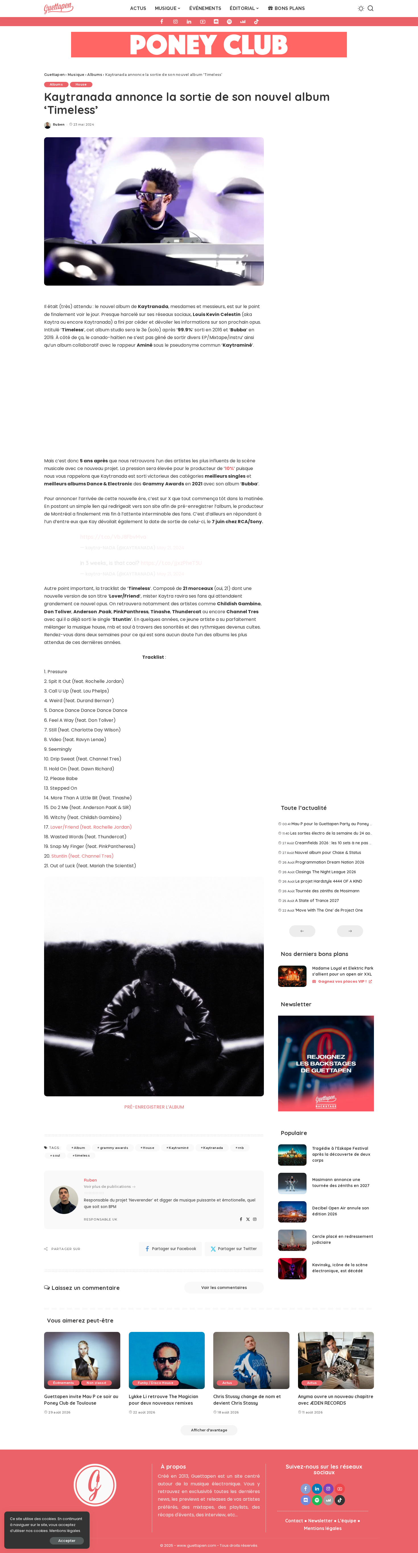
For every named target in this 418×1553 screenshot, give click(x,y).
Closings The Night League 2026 (325, 871)
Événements (63, 1383)
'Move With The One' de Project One (329, 910)
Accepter (66, 1541)
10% (229, 468)
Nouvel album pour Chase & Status (328, 852)
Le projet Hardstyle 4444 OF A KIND (328, 881)
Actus (227, 1383)
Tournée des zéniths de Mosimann (327, 890)
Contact (294, 1520)
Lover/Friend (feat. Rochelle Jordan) (91, 827)
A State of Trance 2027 (317, 900)
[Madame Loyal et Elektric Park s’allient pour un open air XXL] (292, 976)
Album (79, 1148)
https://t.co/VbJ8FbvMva (113, 536)
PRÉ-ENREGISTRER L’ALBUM (154, 1107)
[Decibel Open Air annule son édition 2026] (292, 1212)
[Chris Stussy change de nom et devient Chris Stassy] (251, 1360)
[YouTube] (203, 21)
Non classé (96, 1383)
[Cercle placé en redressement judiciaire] (292, 1240)
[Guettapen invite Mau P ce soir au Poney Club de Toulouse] (82, 1360)
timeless (82, 1155)
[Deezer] (243, 21)
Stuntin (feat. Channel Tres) (82, 856)
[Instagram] (175, 21)
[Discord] (216, 21)
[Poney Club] (209, 46)
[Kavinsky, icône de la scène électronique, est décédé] (292, 1268)
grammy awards (114, 1148)
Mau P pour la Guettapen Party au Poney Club (334, 823)
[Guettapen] (58, 8)
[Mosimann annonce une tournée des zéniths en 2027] (292, 1183)
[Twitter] (248, 1219)
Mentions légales (323, 1528)
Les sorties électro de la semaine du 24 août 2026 (337, 833)
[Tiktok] (256, 21)
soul (56, 1155)
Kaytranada (213, 1148)
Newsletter (320, 1520)
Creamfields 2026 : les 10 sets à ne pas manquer (341, 842)
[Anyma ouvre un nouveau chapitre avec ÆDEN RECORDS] (336, 1360)
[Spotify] (229, 21)
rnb (241, 1148)
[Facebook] (162, 21)
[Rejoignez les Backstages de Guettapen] (326, 1065)
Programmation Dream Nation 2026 (329, 862)
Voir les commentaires (224, 1287)
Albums (56, 84)
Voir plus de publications (107, 1186)
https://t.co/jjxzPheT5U (171, 563)
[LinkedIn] (189, 21)
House (81, 84)
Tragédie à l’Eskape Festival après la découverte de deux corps (341, 1154)
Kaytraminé (178, 1148)
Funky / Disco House (155, 1383)
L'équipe (347, 1520)
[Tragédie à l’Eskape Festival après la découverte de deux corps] (292, 1155)
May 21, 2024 (170, 547)
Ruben (59, 124)
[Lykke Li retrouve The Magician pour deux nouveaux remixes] (167, 1360)
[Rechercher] (370, 8)
